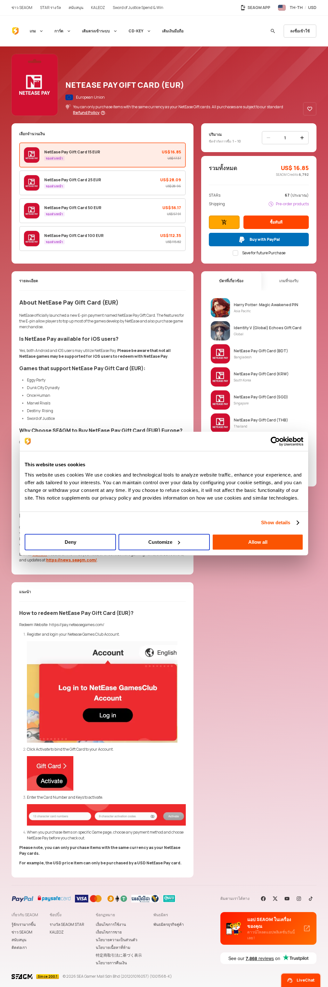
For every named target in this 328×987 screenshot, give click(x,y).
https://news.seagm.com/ (71, 560)
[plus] (302, 137)
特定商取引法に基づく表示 (119, 955)
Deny (70, 542)
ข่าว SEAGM (22, 932)
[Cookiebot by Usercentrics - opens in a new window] (275, 441)
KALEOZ (57, 932)
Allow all (257, 542)
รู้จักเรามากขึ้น (24, 924)
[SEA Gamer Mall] (15, 31)
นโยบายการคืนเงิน (111, 963)
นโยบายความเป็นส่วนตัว (116, 939)
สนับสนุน (19, 939)
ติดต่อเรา (19, 947)
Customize (160, 542)
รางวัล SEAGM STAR (67, 924)
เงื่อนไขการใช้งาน (111, 924)
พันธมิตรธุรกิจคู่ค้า (168, 924)
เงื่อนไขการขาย (109, 932)
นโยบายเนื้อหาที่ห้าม (113, 947)
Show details (275, 522)
